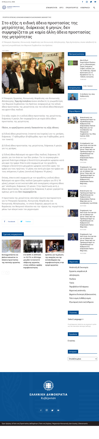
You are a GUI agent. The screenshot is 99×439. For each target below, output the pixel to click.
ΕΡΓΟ (61, 8)
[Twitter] (91, 2)
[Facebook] (82, 2)
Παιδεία (72, 279)
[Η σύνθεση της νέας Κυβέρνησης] (73, 96)
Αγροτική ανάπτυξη (77, 290)
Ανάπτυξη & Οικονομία (78, 267)
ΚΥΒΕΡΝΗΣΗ (85, 8)
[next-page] (7, 272)
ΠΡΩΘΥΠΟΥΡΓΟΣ (72, 8)
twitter (85, 86)
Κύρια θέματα (74, 111)
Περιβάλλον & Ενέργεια (78, 287)
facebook (90, 86)
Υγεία (71, 283)
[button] (94, 8)
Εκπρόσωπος (75, 88)
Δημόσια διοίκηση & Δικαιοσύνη (82, 294)
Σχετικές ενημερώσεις (12, 234)
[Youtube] (95, 2)
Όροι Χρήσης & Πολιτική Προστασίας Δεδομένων (20, 423)
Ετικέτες (71, 341)
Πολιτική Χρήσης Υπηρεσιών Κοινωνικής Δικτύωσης (58, 423)
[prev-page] (3, 272)
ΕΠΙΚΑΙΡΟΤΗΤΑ (51, 8)
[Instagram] (87, 2)
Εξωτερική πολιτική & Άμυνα (81, 302)
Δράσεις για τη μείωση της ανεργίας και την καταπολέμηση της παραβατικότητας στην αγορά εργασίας (54, 260)
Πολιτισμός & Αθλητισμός (80, 298)
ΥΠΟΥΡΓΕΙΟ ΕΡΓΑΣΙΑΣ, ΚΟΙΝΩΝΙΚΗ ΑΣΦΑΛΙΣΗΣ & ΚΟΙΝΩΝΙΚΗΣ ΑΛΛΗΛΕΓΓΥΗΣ (27, 17)
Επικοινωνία (83, 423)
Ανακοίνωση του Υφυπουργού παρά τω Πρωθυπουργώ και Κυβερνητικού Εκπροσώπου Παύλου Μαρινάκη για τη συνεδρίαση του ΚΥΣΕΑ (88, 197)
